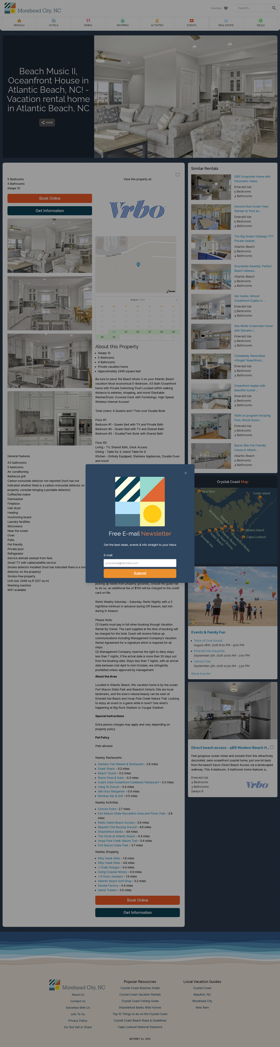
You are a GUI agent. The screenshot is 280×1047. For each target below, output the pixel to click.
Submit (140, 573)
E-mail (108, 555)
